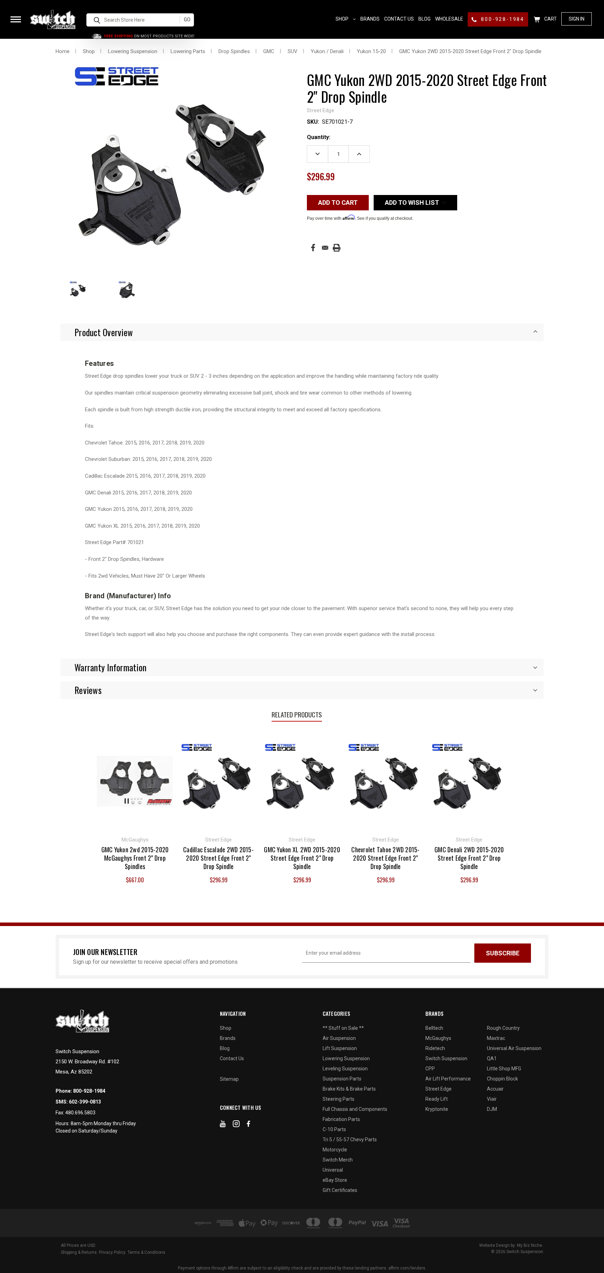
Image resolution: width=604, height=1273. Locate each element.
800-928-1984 (501, 19)
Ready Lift (436, 1099)
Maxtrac (496, 1038)
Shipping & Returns (79, 1252)
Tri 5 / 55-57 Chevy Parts (350, 1139)
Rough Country (503, 1028)
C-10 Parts (334, 1129)
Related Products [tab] (297, 714)
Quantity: (318, 137)
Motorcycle (335, 1149)
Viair (492, 1099)
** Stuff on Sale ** (343, 1028)
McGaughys (438, 1038)
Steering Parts (338, 1099)
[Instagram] (236, 1125)
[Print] (336, 248)
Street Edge (438, 1089)
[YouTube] (223, 1125)
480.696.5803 (80, 1112)
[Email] (325, 248)
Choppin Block (502, 1079)
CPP (430, 1068)
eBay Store (335, 1180)
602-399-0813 (85, 1102)
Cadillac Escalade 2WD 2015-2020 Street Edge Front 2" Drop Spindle (218, 858)
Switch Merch (338, 1160)
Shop (343, 19)
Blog (424, 19)
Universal (333, 1170)
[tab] (302, 332)
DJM (492, 1109)
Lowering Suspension (346, 1058)
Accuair (495, 1089)
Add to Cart (135, 780)
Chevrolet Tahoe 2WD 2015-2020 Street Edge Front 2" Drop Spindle (385, 858)
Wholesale (449, 19)
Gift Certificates (340, 1190)
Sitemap (229, 1079)
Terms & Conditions (146, 1252)
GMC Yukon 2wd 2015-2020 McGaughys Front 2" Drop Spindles (135, 858)
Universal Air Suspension (514, 1048)
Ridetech (435, 1048)
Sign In (576, 19)
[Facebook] (313, 247)
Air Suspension (339, 1038)
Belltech (434, 1028)
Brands (370, 19)
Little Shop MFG (504, 1068)
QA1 (492, 1058)
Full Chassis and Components (355, 1109)
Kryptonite (436, 1109)
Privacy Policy (112, 1252)
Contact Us (399, 19)
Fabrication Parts (341, 1119)
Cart (550, 19)
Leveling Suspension (345, 1068)
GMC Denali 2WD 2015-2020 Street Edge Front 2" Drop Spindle (469, 858)
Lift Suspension (340, 1048)
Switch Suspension (446, 1058)
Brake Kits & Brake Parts (349, 1089)
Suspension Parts (342, 1079)
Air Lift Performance (448, 1079)
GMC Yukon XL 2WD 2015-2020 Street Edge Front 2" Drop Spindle (302, 858)
